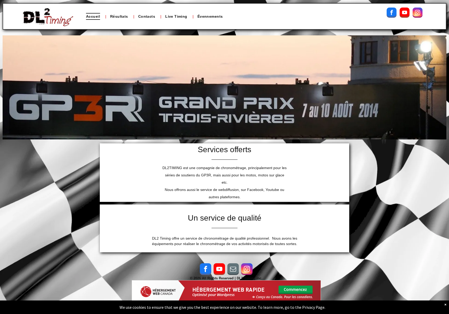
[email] (233, 269)
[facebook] (392, 13)
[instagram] (417, 13)
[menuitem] (94, 16)
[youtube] (405, 13)
